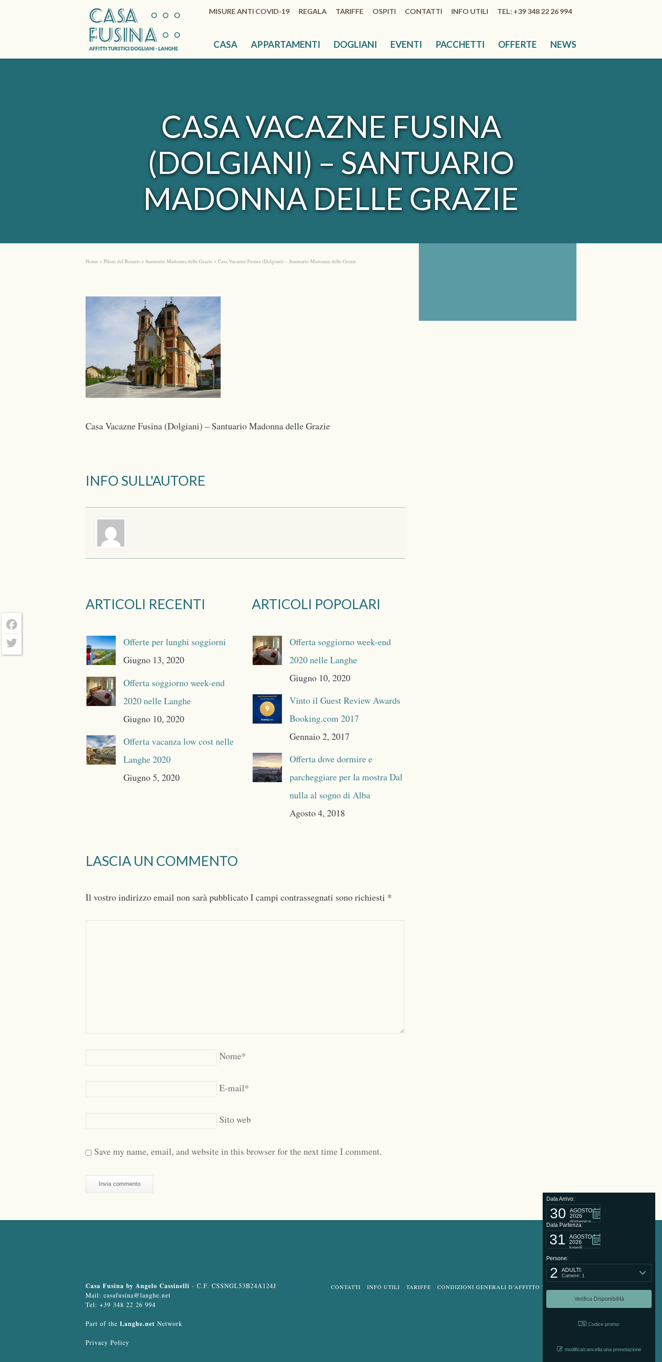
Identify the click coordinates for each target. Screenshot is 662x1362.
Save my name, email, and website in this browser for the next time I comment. (238, 1151)
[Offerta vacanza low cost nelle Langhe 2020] (101, 749)
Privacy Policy (107, 1342)
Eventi (406, 44)
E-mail (234, 1088)
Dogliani (355, 44)
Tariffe (349, 11)
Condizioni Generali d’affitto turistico (505, 1286)
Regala (312, 11)
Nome (232, 1056)
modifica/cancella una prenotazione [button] (603, 1349)
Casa (225, 44)
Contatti (423, 11)
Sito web (235, 1119)
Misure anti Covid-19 (249, 11)
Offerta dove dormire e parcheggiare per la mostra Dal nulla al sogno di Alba (346, 777)
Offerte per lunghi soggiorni (174, 642)
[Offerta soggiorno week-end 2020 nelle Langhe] (101, 691)
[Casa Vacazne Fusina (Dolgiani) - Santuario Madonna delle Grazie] (153, 350)
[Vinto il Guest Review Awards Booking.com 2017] (267, 708)
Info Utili (383, 1286)
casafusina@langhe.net (137, 1295)
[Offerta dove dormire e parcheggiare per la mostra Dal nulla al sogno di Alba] (267, 767)
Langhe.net (137, 1323)
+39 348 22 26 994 (128, 1304)
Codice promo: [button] (604, 1324)
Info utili (469, 11)
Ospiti (384, 11)
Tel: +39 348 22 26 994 (534, 11)
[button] (573, 1213)
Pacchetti (460, 44)
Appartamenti (285, 44)
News (563, 44)
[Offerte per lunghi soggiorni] (101, 650)
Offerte (517, 44)
